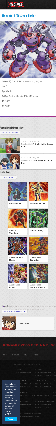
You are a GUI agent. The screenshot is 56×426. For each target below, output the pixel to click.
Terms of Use (19, 364)
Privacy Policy (35, 364)
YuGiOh (16, 5)
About (5, 355)
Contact (36, 355)
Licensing (15, 355)
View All (8, 177)
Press (26, 355)
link (3, 4)
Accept (11, 419)
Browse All (9, 133)
